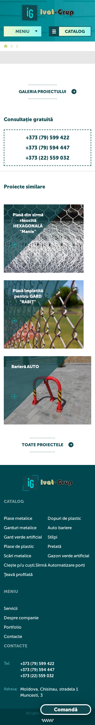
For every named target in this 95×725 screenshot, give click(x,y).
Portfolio (13, 627)
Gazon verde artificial (68, 555)
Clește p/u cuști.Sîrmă (25, 565)
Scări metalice (17, 555)
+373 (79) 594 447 (47, 148)
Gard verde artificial (23, 537)
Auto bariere (60, 527)
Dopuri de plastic (64, 518)
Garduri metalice (20, 527)
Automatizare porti (66, 565)
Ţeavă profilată (18, 574)
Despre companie (21, 617)
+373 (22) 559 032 (47, 158)
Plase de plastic (19, 546)
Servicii (10, 608)
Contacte (13, 636)
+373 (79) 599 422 (47, 138)
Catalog (75, 31)
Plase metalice (18, 518)
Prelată (54, 546)
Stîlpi (52, 537)
